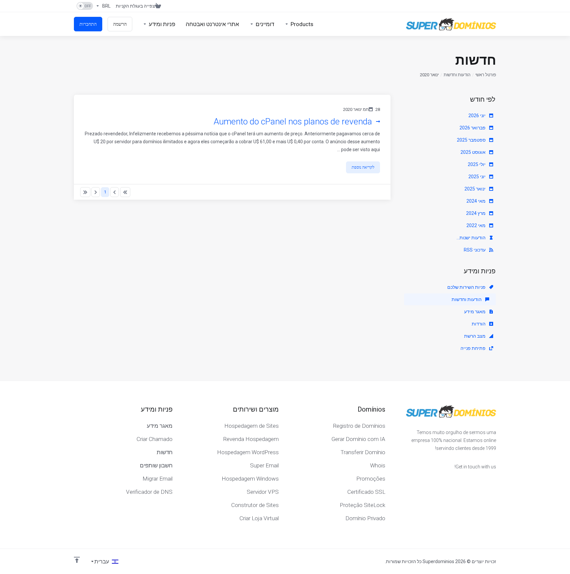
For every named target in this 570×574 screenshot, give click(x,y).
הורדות (479, 323)
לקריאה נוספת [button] (363, 167)
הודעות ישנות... (472, 237)
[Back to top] (77, 559)
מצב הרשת (475, 336)
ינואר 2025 (475, 188)
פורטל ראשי (485, 74)
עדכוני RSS (475, 250)
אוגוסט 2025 (473, 152)
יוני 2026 (477, 115)
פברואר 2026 (473, 127)
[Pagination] (125, 192)
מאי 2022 (476, 225)
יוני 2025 (477, 176)
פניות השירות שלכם (467, 287)
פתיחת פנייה (473, 348)
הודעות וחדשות (457, 74)
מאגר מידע (475, 311)
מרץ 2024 (476, 213)
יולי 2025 (477, 164)
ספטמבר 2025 (472, 140)
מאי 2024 (476, 201)
